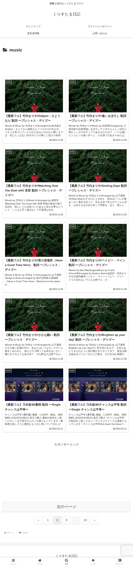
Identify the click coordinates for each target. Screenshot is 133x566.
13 (85, 520)
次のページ (66, 506)
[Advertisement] (66, 63)
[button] (123, 483)
